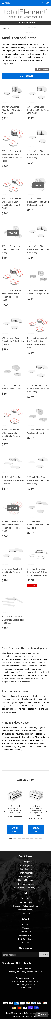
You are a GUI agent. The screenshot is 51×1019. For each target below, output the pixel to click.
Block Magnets (25, 865)
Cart (47, 3)
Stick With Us (25, 932)
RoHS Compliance (25, 939)
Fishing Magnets (25, 880)
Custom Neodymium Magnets (26, 887)
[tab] (10, 838)
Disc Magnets (26, 862)
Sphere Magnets (25, 873)
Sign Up (44, 955)
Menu (7, 3)
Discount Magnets (26, 884)
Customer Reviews (25, 935)
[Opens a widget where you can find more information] (42, 1015)
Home (4, 28)
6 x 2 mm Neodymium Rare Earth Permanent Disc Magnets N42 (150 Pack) (36, 810)
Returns (25, 898)
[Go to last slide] (4, 812)
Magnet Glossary (25, 910)
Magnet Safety (25, 902)
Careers (25, 928)
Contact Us (25, 913)
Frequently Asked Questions (25, 906)
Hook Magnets (25, 876)
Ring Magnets (25, 869)
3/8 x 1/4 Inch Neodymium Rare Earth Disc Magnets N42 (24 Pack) (14, 809)
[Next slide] (46, 812)
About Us (25, 924)
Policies (25, 943)
